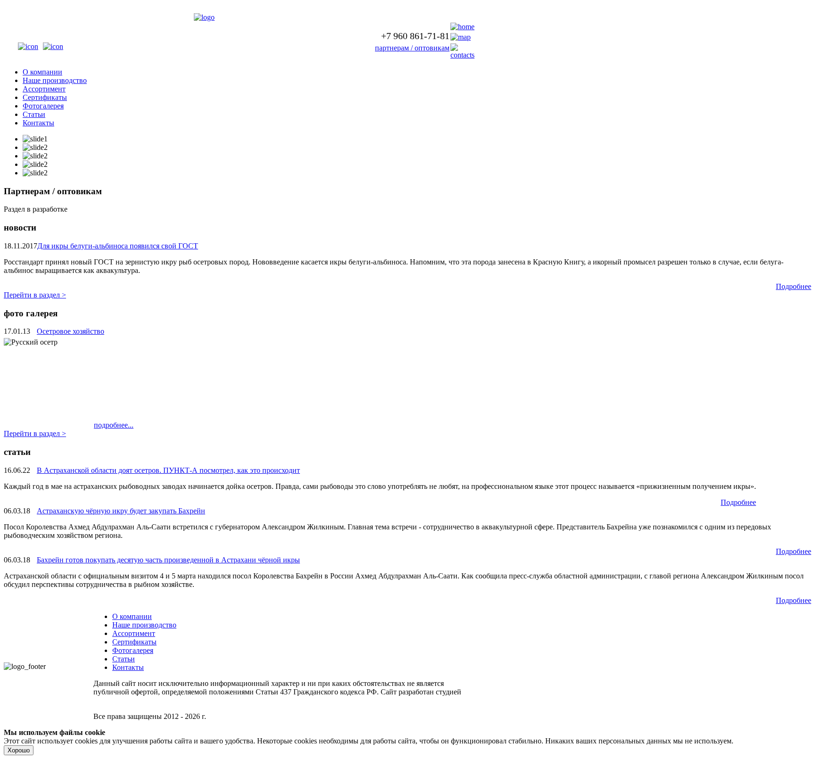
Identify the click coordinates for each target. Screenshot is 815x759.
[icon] (28, 46)
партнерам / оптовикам (412, 48)
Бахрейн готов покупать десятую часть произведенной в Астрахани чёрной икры (168, 560)
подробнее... (113, 425)
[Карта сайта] (460, 37)
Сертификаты (45, 97)
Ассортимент (44, 89)
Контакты (38, 123)
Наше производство (55, 80)
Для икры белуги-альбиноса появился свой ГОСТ (117, 246)
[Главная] (204, 17)
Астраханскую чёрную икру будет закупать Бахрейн (121, 511)
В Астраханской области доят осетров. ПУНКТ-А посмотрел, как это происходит (168, 470)
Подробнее (793, 286)
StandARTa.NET (119, 700)
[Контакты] (462, 55)
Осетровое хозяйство (70, 331)
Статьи (34, 114)
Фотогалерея (43, 106)
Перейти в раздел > (35, 295)
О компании (42, 72)
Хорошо (19, 750)
